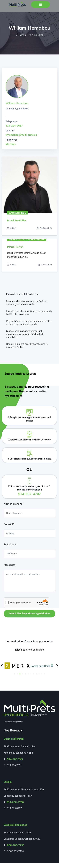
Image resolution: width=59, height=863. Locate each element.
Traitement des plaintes (13, 721)
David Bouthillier (16, 220)
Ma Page (11, 143)
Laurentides (17, 212)
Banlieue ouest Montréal (26, 239)
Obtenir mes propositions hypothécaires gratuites (29, 614)
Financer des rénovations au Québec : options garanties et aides (27, 303)
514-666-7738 (15, 802)
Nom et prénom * (14, 503)
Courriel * (9, 524)
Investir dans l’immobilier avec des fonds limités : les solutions (29, 312)
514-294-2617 (14, 125)
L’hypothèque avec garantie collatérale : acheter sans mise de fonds (28, 322)
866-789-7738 (15, 845)
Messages (9, 564)
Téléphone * (11, 544)
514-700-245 (15, 759)
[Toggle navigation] (40, 4)
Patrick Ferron (15, 246)
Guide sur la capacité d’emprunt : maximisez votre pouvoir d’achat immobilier (24, 333)
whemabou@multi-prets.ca (21, 134)
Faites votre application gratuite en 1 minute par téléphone (29, 490)
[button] (2, 666)
